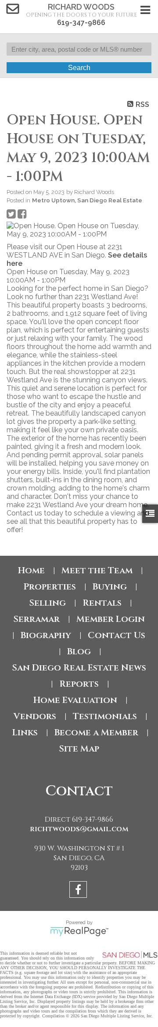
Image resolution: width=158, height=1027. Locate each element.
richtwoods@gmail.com (79, 829)
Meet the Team (97, 570)
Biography (46, 635)
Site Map (79, 749)
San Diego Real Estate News (79, 668)
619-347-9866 (81, 22)
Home (31, 570)
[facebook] (79, 891)
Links (25, 732)
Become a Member (96, 732)
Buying (110, 587)
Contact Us (116, 635)
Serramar (36, 619)
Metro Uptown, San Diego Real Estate (87, 200)
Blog (79, 651)
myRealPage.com (79, 931)
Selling (47, 603)
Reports (79, 684)
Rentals (102, 603)
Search (79, 67)
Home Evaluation (75, 700)
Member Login (110, 619)
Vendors (35, 716)
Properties (49, 587)
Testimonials (105, 716)
